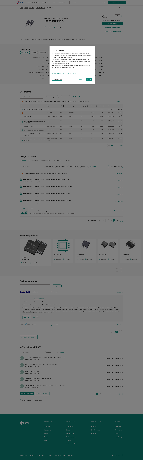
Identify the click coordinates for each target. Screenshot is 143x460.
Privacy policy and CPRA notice (60, 73)
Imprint (74, 73)
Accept (89, 79)
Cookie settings (57, 80)
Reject (81, 79)
